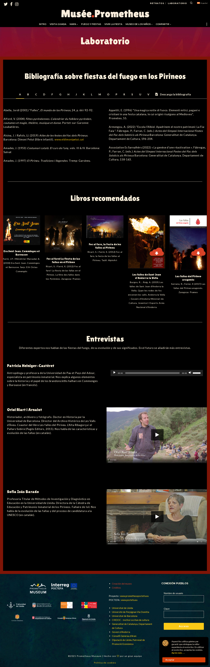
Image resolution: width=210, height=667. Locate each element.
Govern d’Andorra (121, 632)
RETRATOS (157, 3)
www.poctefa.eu (129, 600)
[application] (157, 373)
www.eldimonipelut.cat (69, 139)
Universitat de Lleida (122, 608)
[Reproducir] (114, 372)
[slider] (197, 372)
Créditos (116, 587)
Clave (167, 608)
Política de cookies (105, 662)
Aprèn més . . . (178, 653)
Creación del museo (122, 583)
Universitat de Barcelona (124, 616)
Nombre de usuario (173, 593)
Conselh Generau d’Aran (124, 636)
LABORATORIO (177, 3)
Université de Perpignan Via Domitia (130, 612)
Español (204, 3)
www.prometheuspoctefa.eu (134, 596)
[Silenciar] (190, 372)
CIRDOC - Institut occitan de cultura (130, 620)
